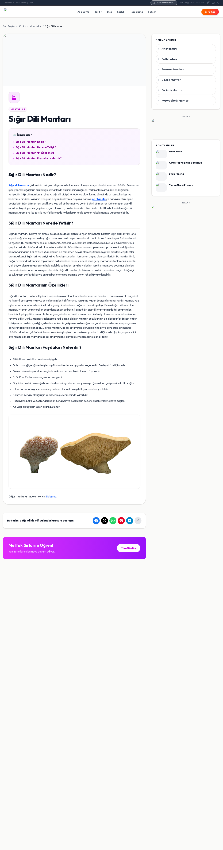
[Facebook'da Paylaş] (96, 520)
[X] (217, 3)
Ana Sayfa (83, 11)
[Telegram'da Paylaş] (129, 520)
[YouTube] (213, 2)
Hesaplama (136, 11)
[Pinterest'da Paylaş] (121, 520)
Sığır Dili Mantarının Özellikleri (33, 152)
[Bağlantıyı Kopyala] (137, 520)
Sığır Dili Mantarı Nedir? (29, 141)
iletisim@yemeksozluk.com (192, 2)
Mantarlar (35, 26)
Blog (109, 11)
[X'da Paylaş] (104, 520)
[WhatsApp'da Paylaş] (112, 520)
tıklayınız (51, 496)
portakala (99, 199)
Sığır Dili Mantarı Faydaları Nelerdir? (37, 158)
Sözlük (120, 11)
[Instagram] (208, 2)
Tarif (98, 11)
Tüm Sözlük (128, 548)
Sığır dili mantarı (19, 185)
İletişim (152, 11)
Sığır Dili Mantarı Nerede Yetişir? (34, 147)
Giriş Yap (210, 11)
